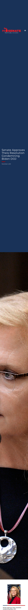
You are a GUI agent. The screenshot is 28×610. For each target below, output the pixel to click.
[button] (25, 30)
